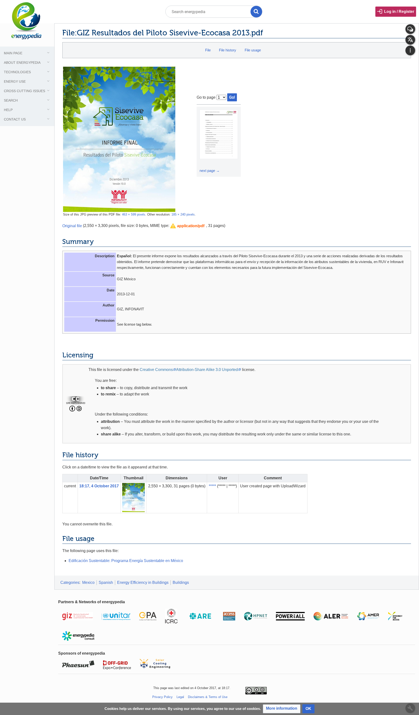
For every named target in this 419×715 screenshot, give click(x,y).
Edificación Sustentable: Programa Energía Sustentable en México (126, 561)
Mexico (88, 582)
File (208, 50)
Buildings (181, 582)
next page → (210, 171)
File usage (253, 50)
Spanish (106, 582)
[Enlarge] (203, 163)
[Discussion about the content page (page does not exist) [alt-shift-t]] (410, 29)
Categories (69, 582)
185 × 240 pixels (183, 214)
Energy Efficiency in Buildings (143, 582)
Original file (72, 226)
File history (227, 50)
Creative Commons (156, 370)
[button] (187, 226)
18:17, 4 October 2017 (99, 486)
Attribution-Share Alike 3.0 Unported (207, 370)
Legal (180, 697)
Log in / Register (399, 11)
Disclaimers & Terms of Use (207, 697)
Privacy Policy (162, 697)
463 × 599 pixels (133, 214)
